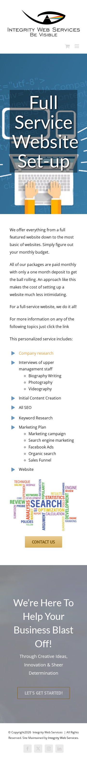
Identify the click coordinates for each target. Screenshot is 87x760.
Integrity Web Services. (63, 738)
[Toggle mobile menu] (77, 46)
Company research (36, 353)
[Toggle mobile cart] (67, 46)
